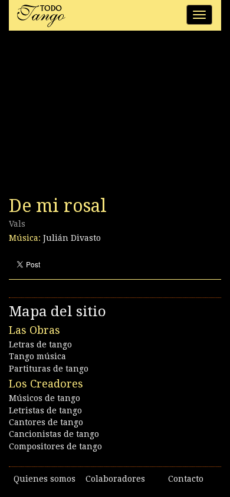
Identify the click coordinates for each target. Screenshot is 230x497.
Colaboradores (115, 478)
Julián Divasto (72, 238)
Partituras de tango (48, 368)
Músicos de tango (44, 398)
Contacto (185, 478)
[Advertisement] (97, 116)
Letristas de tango (45, 410)
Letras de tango (40, 344)
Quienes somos (44, 478)
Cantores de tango (46, 422)
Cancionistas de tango (54, 434)
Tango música (37, 356)
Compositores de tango (55, 446)
